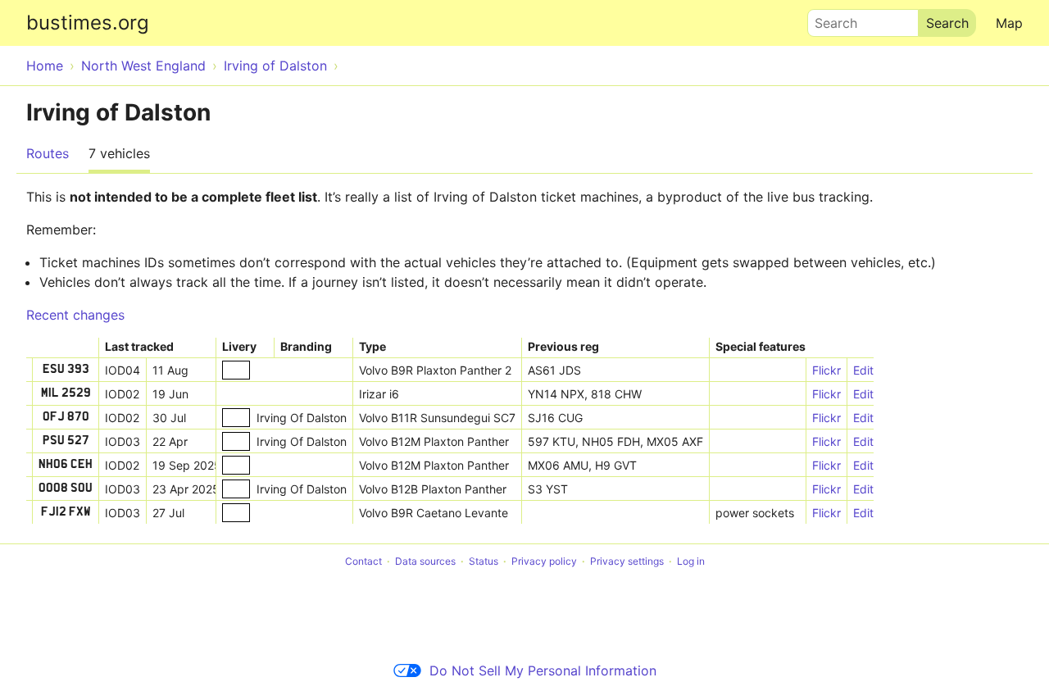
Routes (47, 153)
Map (1009, 23)
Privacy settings (627, 561)
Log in (691, 561)
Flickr (826, 370)
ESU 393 (66, 369)
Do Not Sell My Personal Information (542, 670)
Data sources (425, 561)
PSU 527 (66, 441)
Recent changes (75, 315)
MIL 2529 (66, 393)
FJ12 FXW (66, 512)
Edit (863, 370)
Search (828, 19)
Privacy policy (544, 561)
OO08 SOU (66, 488)
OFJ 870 (66, 417)
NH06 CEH (66, 464)
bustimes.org (87, 22)
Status (483, 561)
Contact (363, 561)
